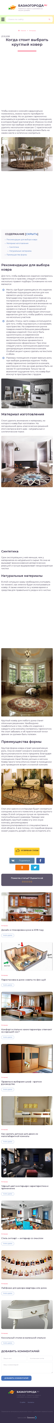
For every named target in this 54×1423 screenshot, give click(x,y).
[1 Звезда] (23, 881)
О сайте (22, 1402)
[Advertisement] (27, 83)
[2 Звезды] (25, 881)
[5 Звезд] (31, 881)
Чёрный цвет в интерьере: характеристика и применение (24, 1187)
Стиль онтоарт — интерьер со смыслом (22, 1238)
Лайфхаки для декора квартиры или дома (24, 1288)
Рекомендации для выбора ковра (22, 239)
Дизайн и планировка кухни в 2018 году (22, 930)
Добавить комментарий (16, 1378)
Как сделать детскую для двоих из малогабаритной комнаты (19, 1135)
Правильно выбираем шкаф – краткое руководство (21, 1083)
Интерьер (4, 925)
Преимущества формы (17, 255)
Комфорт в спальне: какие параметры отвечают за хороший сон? (26, 1030)
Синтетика (14, 247)
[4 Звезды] (29, 881)
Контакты (31, 1402)
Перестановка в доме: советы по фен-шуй (23, 980)
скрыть (31, 234)
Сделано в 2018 (22, 1417)
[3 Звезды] (27, 881)
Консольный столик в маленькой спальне (23, 1338)
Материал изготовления (17, 243)
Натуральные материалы (20, 251)
